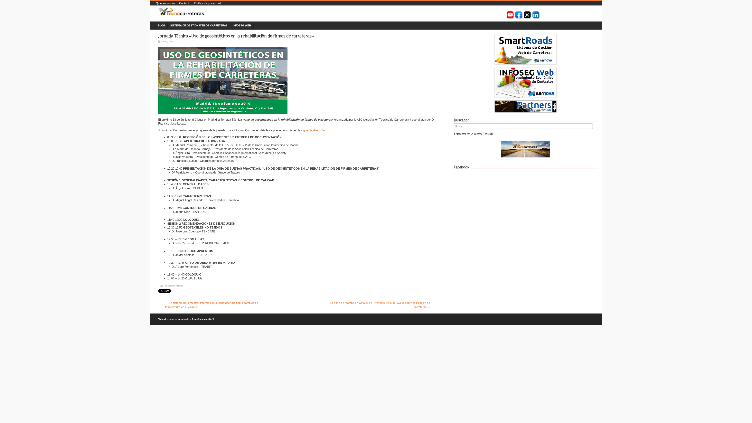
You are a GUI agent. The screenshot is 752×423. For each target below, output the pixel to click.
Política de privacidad (207, 3)
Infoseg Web (242, 25)
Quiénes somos (165, 3)
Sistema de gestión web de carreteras (199, 25)
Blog (161, 25)
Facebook (461, 167)
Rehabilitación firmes (173, 286)
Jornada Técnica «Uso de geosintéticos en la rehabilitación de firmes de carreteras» (236, 36)
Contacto (184, 3)
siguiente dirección (313, 130)
